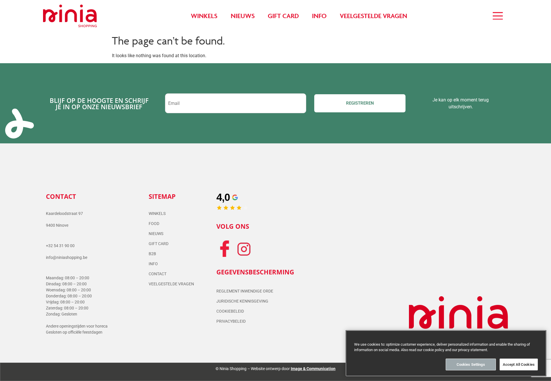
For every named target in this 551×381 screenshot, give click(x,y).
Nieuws (156, 233)
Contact (157, 274)
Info (153, 263)
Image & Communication (313, 368)
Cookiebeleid (230, 311)
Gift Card (158, 243)
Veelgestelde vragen (171, 284)
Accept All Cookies (519, 364)
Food (154, 223)
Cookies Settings (471, 364)
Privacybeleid (231, 321)
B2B (152, 253)
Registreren (360, 103)
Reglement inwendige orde (244, 291)
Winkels (157, 213)
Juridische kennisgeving (242, 301)
